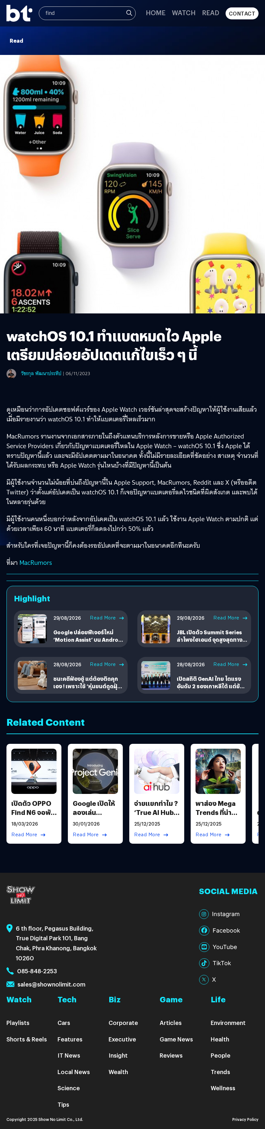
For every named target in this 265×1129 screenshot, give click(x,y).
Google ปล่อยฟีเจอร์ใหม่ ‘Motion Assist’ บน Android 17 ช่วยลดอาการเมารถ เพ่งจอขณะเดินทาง (88, 643)
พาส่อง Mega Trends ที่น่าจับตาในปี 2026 (216, 816)
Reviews (171, 1055)
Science (69, 1088)
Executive (122, 1039)
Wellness (223, 1088)
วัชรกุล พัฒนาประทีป (41, 373)
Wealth (118, 1072)
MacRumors (35, 562)
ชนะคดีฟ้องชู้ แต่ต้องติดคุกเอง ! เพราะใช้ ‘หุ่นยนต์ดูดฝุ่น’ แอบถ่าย (87, 686)
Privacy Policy (245, 1119)
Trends (220, 1072)
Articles (171, 1022)
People (220, 1055)
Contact (242, 13)
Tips (63, 1104)
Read (210, 12)
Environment (228, 1022)
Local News (74, 1072)
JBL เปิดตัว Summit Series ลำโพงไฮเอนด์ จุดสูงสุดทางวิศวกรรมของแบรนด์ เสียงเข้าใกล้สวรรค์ (209, 643)
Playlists (17, 1022)
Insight (118, 1055)
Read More (103, 617)
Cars (64, 1022)
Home (155, 12)
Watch (184, 12)
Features (70, 1039)
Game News (176, 1039)
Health (220, 1039)
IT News (69, 1055)
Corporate (123, 1022)
